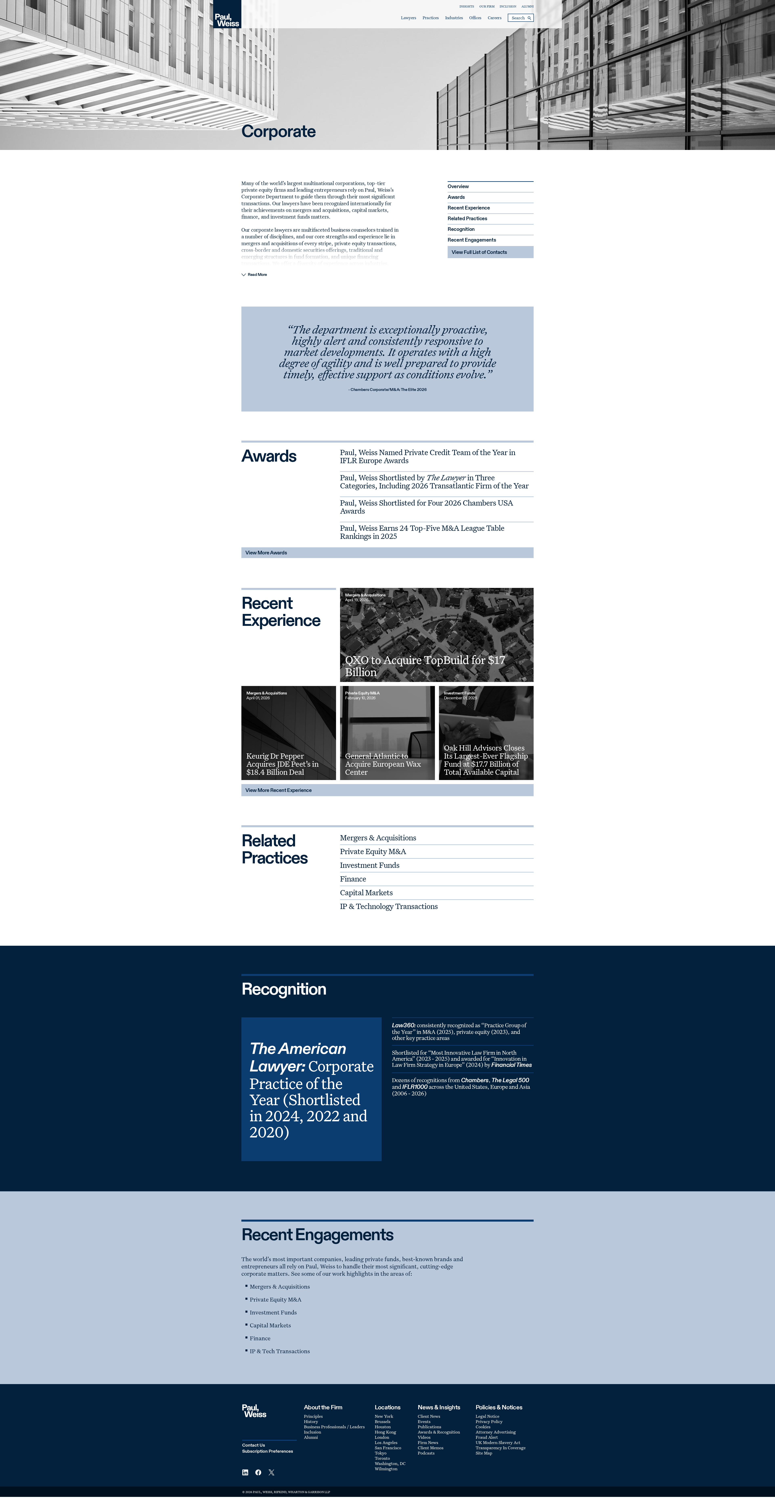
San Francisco (388, 1447)
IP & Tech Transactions (280, 1351)
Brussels (382, 1421)
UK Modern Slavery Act (498, 1442)
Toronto (382, 1458)
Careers (494, 17)
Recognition (461, 229)
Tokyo (380, 1453)
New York (384, 1416)
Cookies (483, 1426)
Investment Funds (369, 865)
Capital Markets (366, 892)
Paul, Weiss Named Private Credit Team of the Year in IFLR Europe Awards (427, 456)
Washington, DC (390, 1463)
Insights (467, 6)
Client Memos (430, 1447)
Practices (431, 17)
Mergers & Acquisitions (378, 837)
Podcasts (426, 1453)
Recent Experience (469, 208)
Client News (429, 1416)
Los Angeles (386, 1442)
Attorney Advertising (496, 1432)
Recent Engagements (472, 240)
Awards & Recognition (439, 1432)
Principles (313, 1416)
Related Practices (467, 218)
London (382, 1437)
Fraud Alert (487, 1437)
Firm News (428, 1442)
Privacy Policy (489, 1421)
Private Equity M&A (373, 851)
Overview (458, 186)
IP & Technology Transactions (389, 906)
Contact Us (253, 1445)
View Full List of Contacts (479, 252)
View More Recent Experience (278, 790)
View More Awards (266, 553)
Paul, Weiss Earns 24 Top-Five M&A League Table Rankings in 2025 (422, 532)
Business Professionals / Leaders (334, 1426)
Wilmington (386, 1468)
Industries (454, 17)
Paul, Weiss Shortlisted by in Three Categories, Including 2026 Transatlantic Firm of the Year (434, 481)
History (311, 1421)
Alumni (528, 6)
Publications (429, 1426)
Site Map (484, 1453)
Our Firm (486, 6)
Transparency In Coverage (501, 1447)
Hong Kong (385, 1432)
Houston (383, 1426)
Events (424, 1421)
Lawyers (408, 17)
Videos (424, 1437)
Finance (353, 878)
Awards (456, 197)
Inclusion (508, 6)
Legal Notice (487, 1416)
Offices (475, 17)
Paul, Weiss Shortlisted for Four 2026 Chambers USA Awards (426, 506)
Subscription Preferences (267, 1451)
